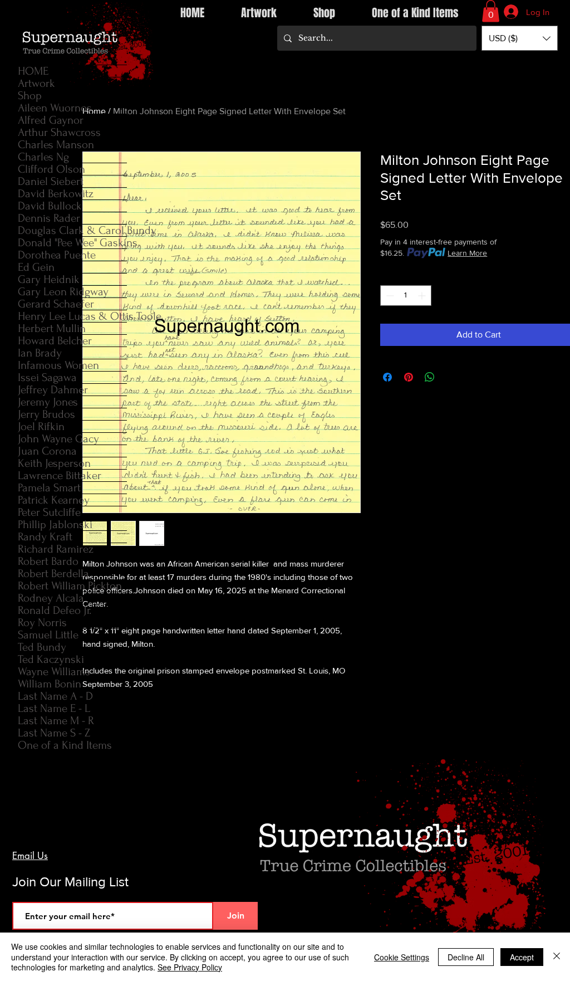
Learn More (467, 252)
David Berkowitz (56, 193)
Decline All (466, 957)
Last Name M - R (56, 720)
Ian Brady (40, 353)
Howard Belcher (55, 340)
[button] (490, 11)
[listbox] (519, 38)
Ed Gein (36, 267)
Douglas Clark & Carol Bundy (72, 230)
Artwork (36, 83)
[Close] (556, 956)
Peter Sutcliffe (49, 512)
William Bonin (49, 684)
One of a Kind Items (65, 745)
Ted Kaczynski (51, 659)
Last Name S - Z (54, 733)
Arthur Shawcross (59, 132)
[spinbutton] (406, 295)
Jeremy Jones (48, 402)
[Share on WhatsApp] (429, 377)
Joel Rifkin (41, 426)
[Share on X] (451, 377)
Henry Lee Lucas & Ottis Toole (72, 316)
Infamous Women (58, 365)
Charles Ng (43, 157)
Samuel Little (48, 635)
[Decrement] (389, 295)
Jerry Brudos (46, 414)
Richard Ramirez (56, 549)
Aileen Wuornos (55, 108)
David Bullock (50, 206)
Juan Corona (47, 451)
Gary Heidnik (49, 279)
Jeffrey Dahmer (53, 390)
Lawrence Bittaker (59, 475)
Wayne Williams (54, 671)
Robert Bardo (48, 561)
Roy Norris (42, 622)
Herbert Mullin (52, 328)
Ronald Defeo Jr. (54, 610)
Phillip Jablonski (55, 524)
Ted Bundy (42, 647)
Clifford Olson (51, 169)
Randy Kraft (45, 537)
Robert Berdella (53, 573)
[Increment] (423, 295)
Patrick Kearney (54, 500)
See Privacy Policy (190, 967)
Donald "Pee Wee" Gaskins (72, 242)
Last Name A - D (55, 696)
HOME (33, 71)
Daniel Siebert (50, 181)
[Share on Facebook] (387, 377)
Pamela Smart (49, 488)
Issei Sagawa (47, 377)
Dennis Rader (49, 218)
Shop (30, 95)
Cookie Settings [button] (401, 957)
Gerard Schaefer (56, 304)
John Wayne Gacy (58, 439)
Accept (522, 957)
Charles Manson (56, 144)
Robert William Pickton (70, 586)
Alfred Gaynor (50, 120)
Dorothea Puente (57, 255)
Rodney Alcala (51, 598)
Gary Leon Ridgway (63, 291)
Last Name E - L (54, 708)
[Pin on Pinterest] (408, 377)
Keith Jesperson (54, 463)
